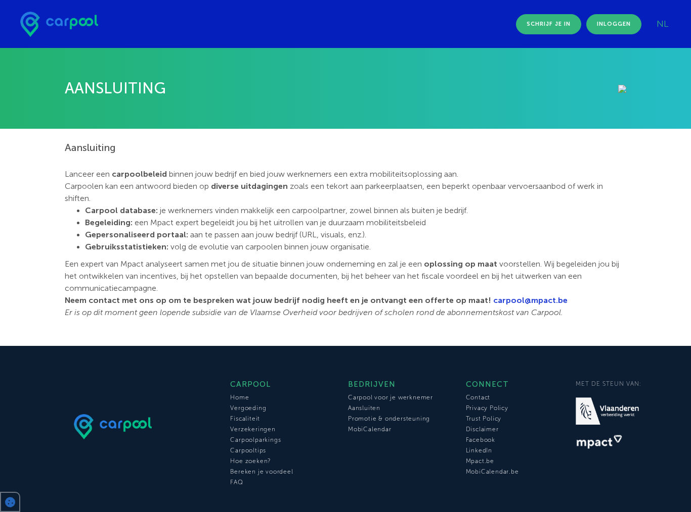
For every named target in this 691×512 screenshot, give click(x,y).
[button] (10, 502)
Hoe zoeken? (250, 461)
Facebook (480, 439)
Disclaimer (482, 429)
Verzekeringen (252, 429)
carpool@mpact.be (530, 300)
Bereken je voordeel (261, 471)
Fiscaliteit (245, 418)
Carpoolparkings (255, 439)
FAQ (236, 482)
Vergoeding (248, 408)
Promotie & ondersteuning (389, 418)
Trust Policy (484, 418)
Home (239, 397)
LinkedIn (479, 450)
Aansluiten (364, 408)
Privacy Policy (487, 408)
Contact (478, 397)
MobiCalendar (370, 429)
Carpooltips (248, 450)
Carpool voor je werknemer (390, 397)
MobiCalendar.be (492, 471)
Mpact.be (480, 461)
